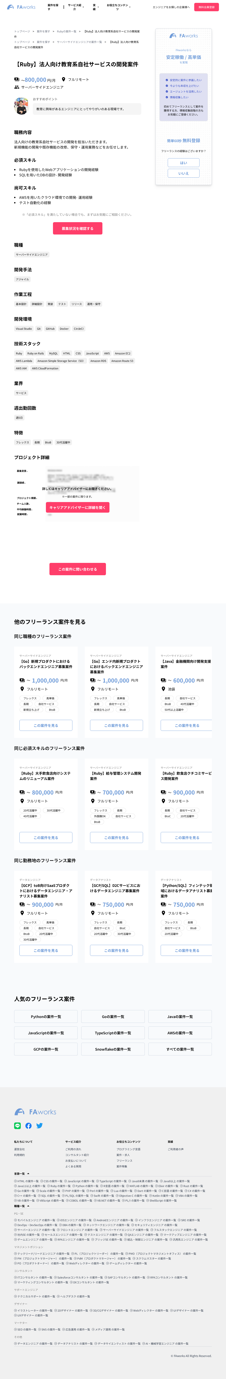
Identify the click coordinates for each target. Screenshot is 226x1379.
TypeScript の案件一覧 (113, 1181)
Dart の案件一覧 (147, 1191)
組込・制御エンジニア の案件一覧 (147, 1239)
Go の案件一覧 (26, 1191)
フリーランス (124, 1160)
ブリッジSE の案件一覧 (108, 1239)
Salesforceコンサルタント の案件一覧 (80, 1277)
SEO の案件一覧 (26, 1329)
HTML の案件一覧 (28, 1181)
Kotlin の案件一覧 (163, 1195)
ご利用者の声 (176, 1149)
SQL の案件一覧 (50, 1195)
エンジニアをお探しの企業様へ (171, 7)
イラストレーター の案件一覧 (35, 1310)
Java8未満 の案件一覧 (145, 1181)
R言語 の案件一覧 (114, 1186)
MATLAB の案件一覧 (141, 1186)
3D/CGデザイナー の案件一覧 (110, 1310)
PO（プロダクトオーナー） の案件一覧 (40, 1263)
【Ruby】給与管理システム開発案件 (115, 775)
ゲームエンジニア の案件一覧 (35, 1239)
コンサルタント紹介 (77, 1155)
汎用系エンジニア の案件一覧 (190, 1239)
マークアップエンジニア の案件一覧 (185, 1234)
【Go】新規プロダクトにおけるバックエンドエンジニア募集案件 (45, 664)
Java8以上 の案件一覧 (176, 1181)
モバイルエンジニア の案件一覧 (36, 1220)
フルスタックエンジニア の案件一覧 (175, 1230)
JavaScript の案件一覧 (81, 1181)
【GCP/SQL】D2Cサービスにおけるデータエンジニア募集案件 (115, 888)
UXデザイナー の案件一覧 (32, 1315)
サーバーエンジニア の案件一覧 (36, 1230)
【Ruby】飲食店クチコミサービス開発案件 (186, 775)
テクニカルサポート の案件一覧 (36, 1296)
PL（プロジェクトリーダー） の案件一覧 (99, 1253)
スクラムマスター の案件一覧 (153, 1258)
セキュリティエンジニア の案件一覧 (156, 1225)
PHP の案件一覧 (75, 1191)
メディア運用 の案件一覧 (110, 1329)
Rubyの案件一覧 (66, 31)
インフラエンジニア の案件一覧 (157, 1220)
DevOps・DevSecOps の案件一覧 (37, 1225)
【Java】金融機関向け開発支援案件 (186, 664)
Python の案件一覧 (87, 1186)
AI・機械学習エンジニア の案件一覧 (167, 1343)
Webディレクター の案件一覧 (86, 1263)
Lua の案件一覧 (123, 1191)
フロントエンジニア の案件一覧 (79, 1230)
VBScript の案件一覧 (52, 1200)
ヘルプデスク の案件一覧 (75, 1296)
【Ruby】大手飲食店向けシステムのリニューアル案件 (45, 775)
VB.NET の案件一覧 (108, 1200)
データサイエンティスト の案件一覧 (119, 1343)
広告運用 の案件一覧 (78, 1329)
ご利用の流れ (73, 1149)
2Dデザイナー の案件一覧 (73, 1310)
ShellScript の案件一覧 (163, 1200)
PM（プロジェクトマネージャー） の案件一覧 (44, 1258)
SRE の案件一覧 (190, 1220)
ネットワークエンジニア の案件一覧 (108, 1225)
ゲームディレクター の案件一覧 (128, 1263)
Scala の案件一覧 (50, 1191)
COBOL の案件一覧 (80, 1200)
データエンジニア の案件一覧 (35, 1343)
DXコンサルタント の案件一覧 (91, 1282)
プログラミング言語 (128, 1149)
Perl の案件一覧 (99, 1191)
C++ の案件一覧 (26, 1195)
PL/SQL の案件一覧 (77, 1195)
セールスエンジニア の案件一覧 (64, 1234)
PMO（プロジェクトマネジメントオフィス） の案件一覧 (162, 1253)
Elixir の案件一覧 (168, 1186)
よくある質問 (73, 1166)
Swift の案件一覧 (104, 1195)
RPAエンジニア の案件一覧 (74, 1239)
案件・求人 (123, 1155)
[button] (113, 1173)
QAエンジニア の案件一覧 (143, 1234)
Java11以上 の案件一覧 (31, 1186)
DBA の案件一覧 (71, 1225)
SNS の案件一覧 (50, 1329)
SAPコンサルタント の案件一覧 (126, 1277)
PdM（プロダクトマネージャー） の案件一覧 (104, 1258)
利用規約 (19, 1155)
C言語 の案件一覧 (172, 1191)
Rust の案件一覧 (193, 1186)
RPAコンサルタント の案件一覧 (169, 1277)
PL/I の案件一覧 (135, 1200)
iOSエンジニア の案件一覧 (76, 1220)
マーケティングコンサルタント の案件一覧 (42, 1282)
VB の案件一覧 (26, 1200)
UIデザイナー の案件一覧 (188, 1310)
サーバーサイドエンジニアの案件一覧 (79, 42)
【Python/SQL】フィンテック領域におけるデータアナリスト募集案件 (187, 891)
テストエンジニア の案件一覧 (105, 1234)
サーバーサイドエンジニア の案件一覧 (126, 1230)
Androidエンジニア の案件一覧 (115, 1220)
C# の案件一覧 (196, 1191)
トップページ (22, 31)
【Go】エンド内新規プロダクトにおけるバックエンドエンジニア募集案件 (116, 666)
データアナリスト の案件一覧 (75, 1343)
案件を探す (43, 31)
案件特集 (122, 1166)
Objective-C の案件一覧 (133, 1195)
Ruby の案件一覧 (61, 1186)
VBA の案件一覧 (188, 1195)
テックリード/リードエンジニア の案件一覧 (43, 1253)
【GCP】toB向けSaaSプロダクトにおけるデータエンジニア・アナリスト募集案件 (45, 891)
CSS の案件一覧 (53, 1181)
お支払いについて (76, 1160)
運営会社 (19, 1149)
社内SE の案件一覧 (28, 1234)
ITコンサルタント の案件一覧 (34, 1277)
